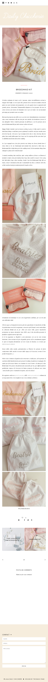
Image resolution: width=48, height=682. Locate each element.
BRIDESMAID (6, 344)
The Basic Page (38, 679)
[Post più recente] (2, 559)
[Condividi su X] (28, 520)
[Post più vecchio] (45, 559)
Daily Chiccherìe (15, 679)
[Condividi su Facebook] (24, 520)
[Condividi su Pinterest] (20, 520)
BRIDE (13, 344)
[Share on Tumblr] (31, 520)
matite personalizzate (33, 375)
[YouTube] (11, 2)
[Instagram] (8, 2)
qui (13, 354)
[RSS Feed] (16, 2)
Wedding (24, 85)
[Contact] (14, 2)
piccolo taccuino (19, 375)
